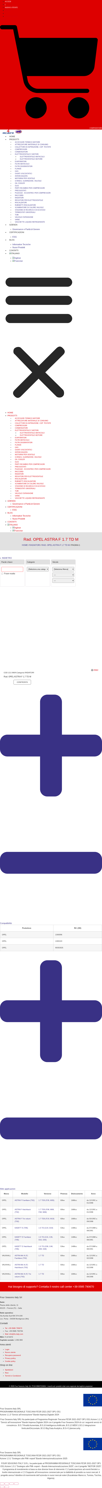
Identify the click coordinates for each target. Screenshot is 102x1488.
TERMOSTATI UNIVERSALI (25, 212)
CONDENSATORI (21, 152)
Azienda (13, 225)
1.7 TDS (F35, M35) (46, 1200)
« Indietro (6, 558)
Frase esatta (9, 574)
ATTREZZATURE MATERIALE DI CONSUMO (31, 144)
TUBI (17, 215)
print (96, 670)
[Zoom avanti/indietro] (2, 1484)
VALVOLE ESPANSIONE (24, 217)
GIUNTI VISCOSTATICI (23, 173)
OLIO (17, 186)
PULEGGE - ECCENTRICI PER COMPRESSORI (33, 193)
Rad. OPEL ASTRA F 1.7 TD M (51, 539)
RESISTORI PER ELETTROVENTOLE (29, 200)
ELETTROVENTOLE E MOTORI (27, 154)
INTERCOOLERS (21, 176)
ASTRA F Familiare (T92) (25, 1200)
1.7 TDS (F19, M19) (46, 1219)
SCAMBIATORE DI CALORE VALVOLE (29, 207)
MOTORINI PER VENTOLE (25, 178)
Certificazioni (16, 232)
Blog (12, 240)
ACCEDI (8, 1)
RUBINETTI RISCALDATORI (25, 205)
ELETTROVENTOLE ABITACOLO (32, 157)
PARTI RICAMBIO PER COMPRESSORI (30, 188)
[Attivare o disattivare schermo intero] (7, 1484)
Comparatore (96, 128)
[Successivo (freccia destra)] (7, 1487)
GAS (16, 171)
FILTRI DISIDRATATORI (23, 166)
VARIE (17, 220)
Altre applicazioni (7, 1189)
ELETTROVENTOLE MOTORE (31, 159)
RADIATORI (19, 198)
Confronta (22, 682)
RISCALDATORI (21, 203)
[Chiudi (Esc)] (16, 1484)
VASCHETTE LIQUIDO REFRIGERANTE (30, 222)
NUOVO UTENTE (11, 7)
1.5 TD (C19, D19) (46, 1228)
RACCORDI (19, 195)
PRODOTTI (14, 139)
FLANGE (18, 169)
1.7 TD (41, 1256)
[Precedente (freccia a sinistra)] (2, 1487)
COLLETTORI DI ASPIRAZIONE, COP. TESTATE (33, 147)
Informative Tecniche (21, 244)
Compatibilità (6, 923)
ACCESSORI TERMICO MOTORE (27, 142)
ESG (14, 510)
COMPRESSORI (21, 149)
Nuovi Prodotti (18, 519)
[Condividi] (11, 1484)
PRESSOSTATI (20, 190)
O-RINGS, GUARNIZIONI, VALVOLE (28, 181)
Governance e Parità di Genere (26, 229)
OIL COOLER (20, 183)
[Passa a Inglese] (16, 258)
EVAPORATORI (20, 161)
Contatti (12, 522)
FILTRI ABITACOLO (22, 164)
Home (10, 413)
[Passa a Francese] (17, 261)
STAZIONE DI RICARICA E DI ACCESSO (30, 210)
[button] (38, 336)
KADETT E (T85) (21, 1228)
